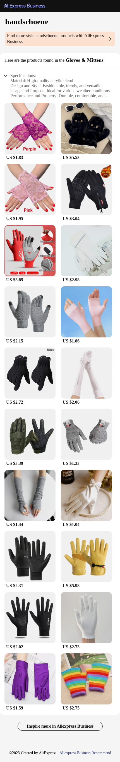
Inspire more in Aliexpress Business (60, 726)
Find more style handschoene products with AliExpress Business (55, 38)
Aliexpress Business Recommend (85, 753)
